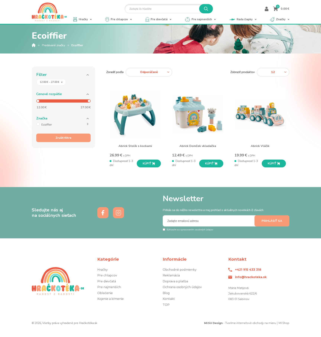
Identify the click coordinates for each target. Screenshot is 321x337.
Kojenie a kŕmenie (110, 299)
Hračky (102, 269)
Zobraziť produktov (242, 72)
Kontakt (169, 299)
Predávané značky (54, 45)
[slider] (37, 101)
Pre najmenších (109, 287)
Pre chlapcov (107, 275)
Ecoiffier (77, 45)
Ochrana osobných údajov (182, 287)
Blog (166, 293)
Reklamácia (171, 275)
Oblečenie (105, 293)
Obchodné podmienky (180, 269)
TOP (166, 305)
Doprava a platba (175, 281)
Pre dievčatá (106, 281)
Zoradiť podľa (115, 72)
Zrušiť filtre (63, 138)
